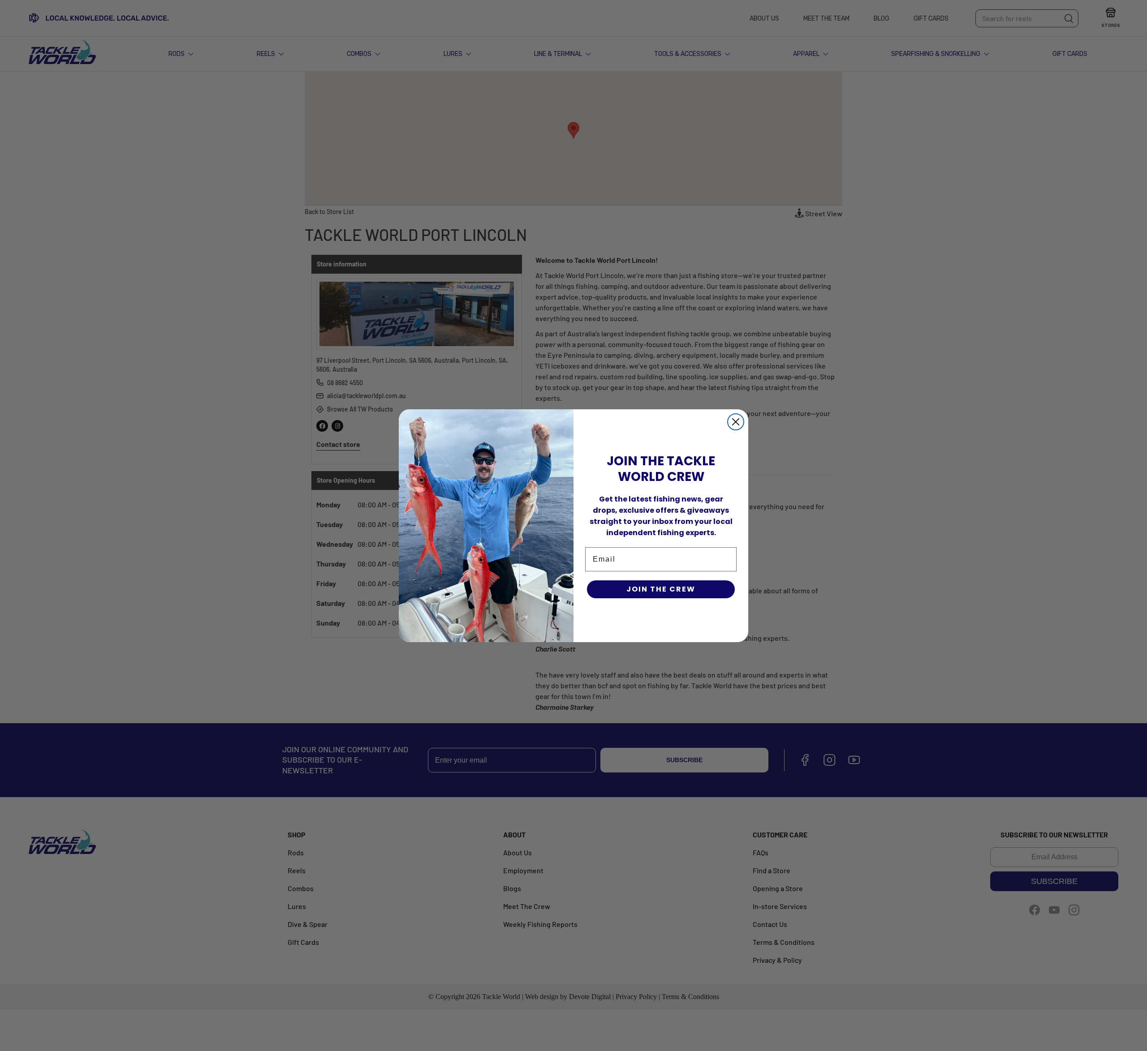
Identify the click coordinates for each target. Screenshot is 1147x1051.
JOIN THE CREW (660, 589)
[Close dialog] (736, 422)
